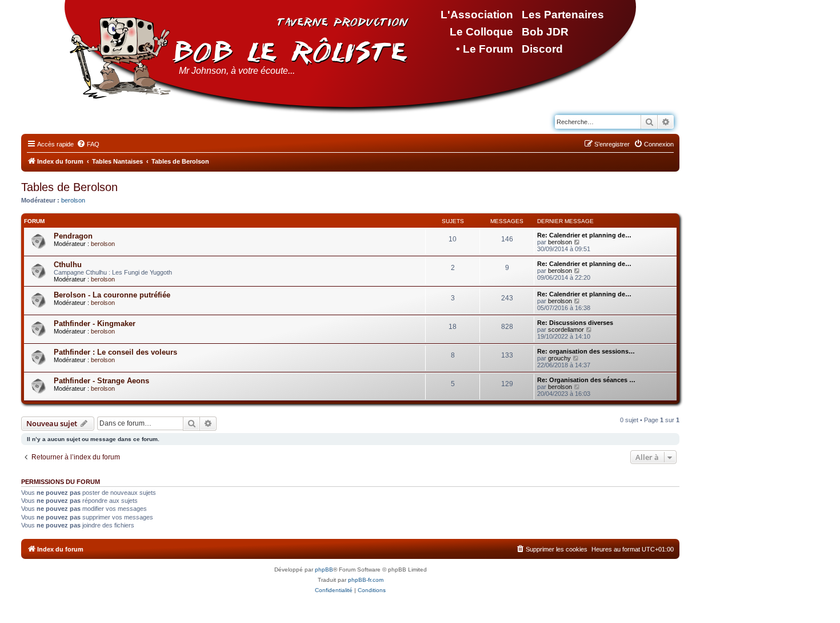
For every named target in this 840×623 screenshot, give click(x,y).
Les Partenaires (563, 15)
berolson (73, 200)
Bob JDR (545, 32)
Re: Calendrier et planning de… (584, 235)
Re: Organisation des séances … (586, 379)
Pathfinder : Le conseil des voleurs (115, 352)
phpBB (324, 569)
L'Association (477, 15)
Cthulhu (68, 264)
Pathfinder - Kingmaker (94, 323)
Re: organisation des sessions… (586, 351)
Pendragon (73, 236)
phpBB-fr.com (365, 580)
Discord (542, 49)
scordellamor (566, 329)
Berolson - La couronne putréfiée (112, 295)
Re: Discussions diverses (575, 322)
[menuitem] (88, 144)
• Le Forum (484, 49)
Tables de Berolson (69, 187)
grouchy (559, 358)
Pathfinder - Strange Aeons (101, 380)
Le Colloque (481, 32)
